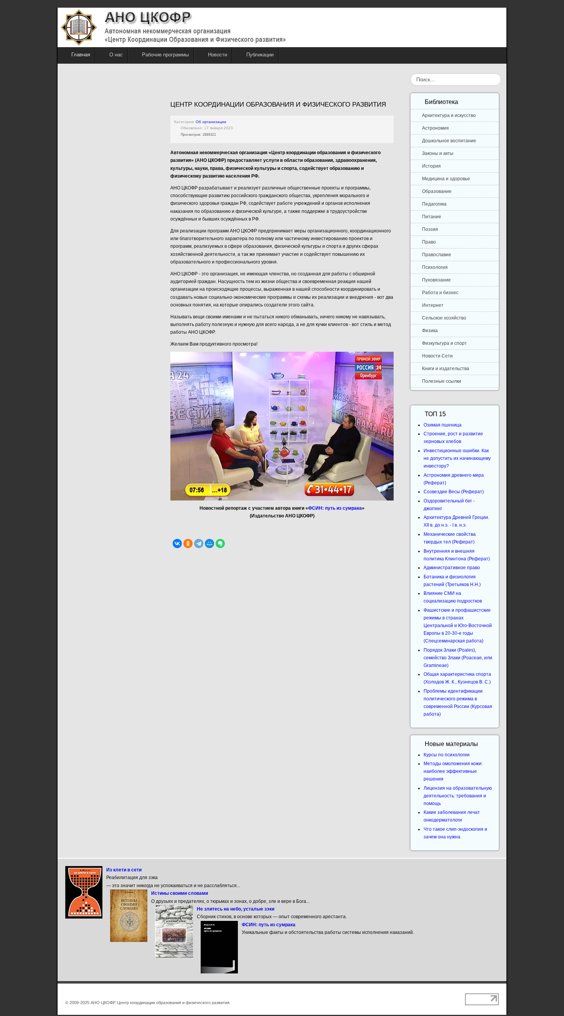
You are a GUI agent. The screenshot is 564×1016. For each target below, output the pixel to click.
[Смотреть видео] (281, 425)
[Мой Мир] (209, 543)
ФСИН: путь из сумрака (335, 508)
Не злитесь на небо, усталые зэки (235, 909)
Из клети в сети (124, 870)
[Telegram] (198, 543)
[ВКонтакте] (177, 543)
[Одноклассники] (188, 543)
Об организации (211, 122)
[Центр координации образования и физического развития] (173, 27)
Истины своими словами (179, 893)
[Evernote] (220, 543)
